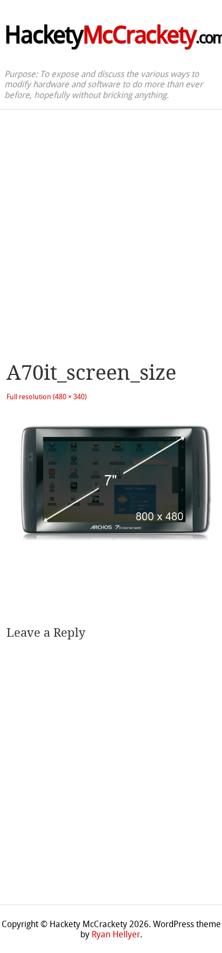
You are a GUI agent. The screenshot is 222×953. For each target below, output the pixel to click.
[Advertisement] (111, 226)
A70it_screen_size (91, 372)
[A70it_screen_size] (110, 550)
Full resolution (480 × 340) (46, 397)
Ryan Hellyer (116, 934)
